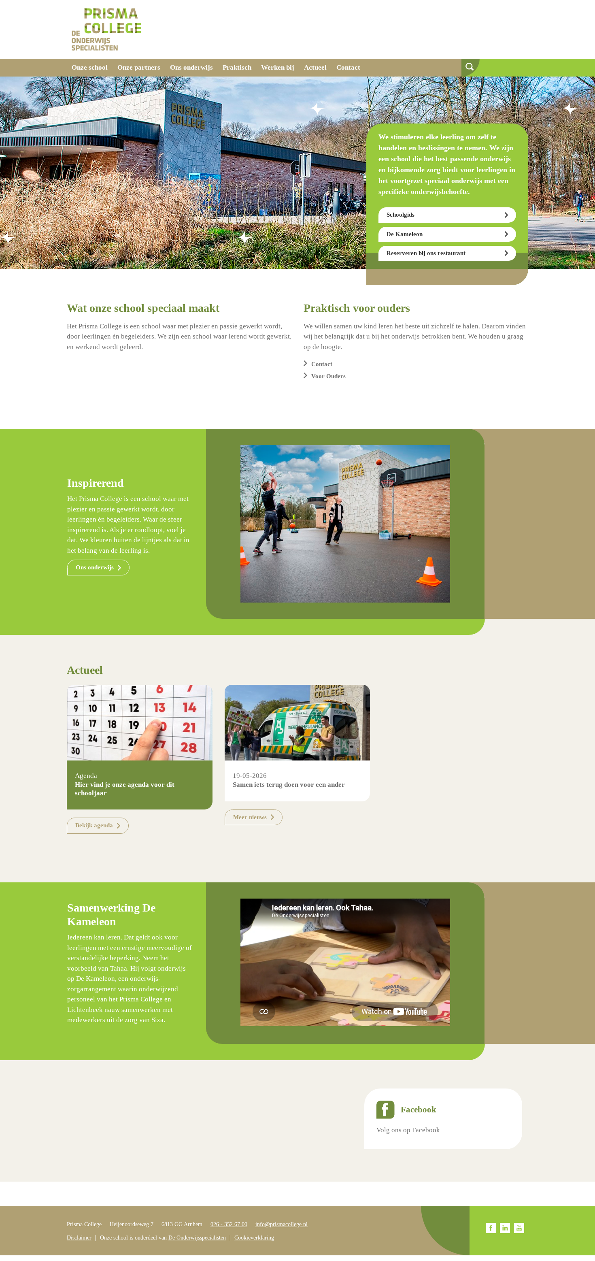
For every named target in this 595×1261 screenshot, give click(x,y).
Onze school (90, 67)
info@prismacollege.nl (281, 1224)
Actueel (315, 67)
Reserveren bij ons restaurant (426, 253)
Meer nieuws (250, 817)
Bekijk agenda (94, 825)
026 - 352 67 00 (228, 1224)
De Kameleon (405, 234)
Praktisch (237, 67)
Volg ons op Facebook (408, 1130)
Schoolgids (400, 214)
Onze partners (138, 67)
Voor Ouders (328, 376)
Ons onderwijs (191, 67)
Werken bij (277, 67)
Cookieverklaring (254, 1238)
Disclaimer (79, 1238)
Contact (348, 67)
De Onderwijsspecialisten (197, 1238)
